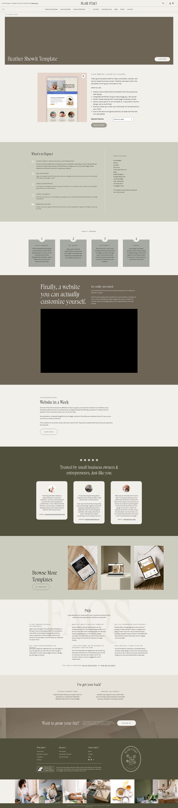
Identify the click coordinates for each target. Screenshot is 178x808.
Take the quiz (34, 3)
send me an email (108, 665)
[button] (83, 76)
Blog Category (118, 174)
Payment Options (97, 119)
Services (116, 167)
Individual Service (120, 170)
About (115, 163)
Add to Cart (99, 125)
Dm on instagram (89, 665)
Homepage (117, 160)
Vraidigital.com (130, 519)
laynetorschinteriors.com (55, 514)
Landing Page (118, 179)
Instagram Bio (118, 186)
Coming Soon (118, 183)
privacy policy (100, 805)
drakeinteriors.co (92, 519)
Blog (115, 172)
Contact (116, 165)
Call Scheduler (118, 181)
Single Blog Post (119, 177)
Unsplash (134, 190)
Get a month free (105, 104)
